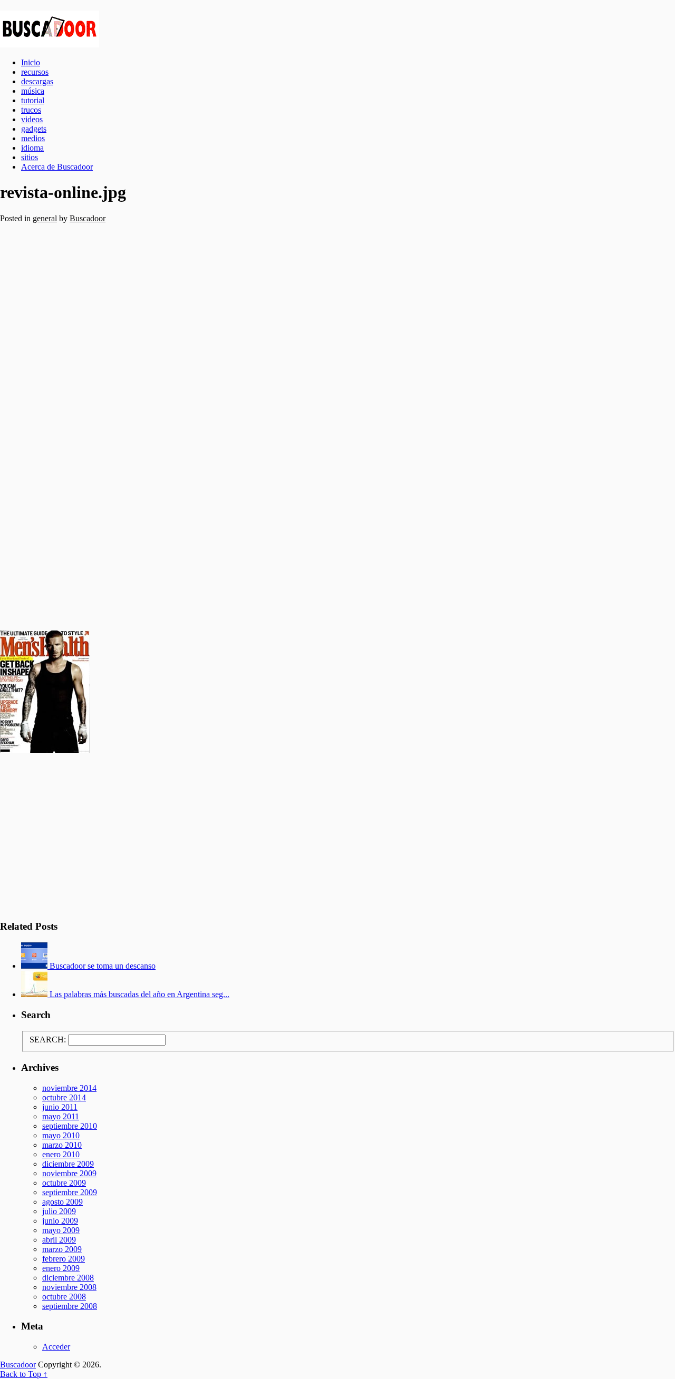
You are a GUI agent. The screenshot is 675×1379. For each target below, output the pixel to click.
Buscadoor (337, 29)
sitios (29, 157)
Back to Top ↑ (23, 1374)
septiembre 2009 (69, 1192)
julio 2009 (59, 1211)
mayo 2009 (61, 1230)
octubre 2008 (64, 1296)
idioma (32, 147)
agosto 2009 (62, 1201)
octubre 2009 (64, 1182)
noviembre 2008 (69, 1287)
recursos (35, 71)
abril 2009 (59, 1239)
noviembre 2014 (69, 1088)
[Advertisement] (316, 422)
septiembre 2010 (69, 1125)
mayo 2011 (60, 1116)
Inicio (30, 62)
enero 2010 (61, 1154)
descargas (37, 81)
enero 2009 (61, 1268)
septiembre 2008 (69, 1306)
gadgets (33, 128)
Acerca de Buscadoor (57, 166)
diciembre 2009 (68, 1163)
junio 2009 (60, 1220)
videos (32, 119)
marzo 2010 (62, 1144)
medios (33, 138)
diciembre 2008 (68, 1277)
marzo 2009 (62, 1249)
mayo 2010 (61, 1135)
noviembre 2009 (69, 1173)
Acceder (56, 1346)
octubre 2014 (64, 1097)
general (45, 218)
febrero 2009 (63, 1258)
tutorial (32, 100)
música (32, 90)
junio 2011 (60, 1106)
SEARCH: (48, 1039)
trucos (31, 109)
